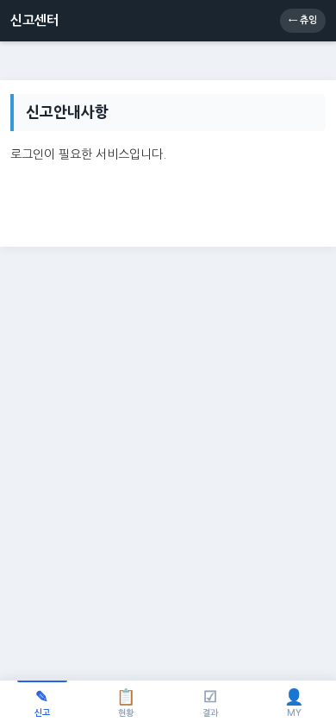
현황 (125, 703)
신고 (42, 703)
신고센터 (34, 20)
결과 (210, 703)
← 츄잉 (303, 20)
